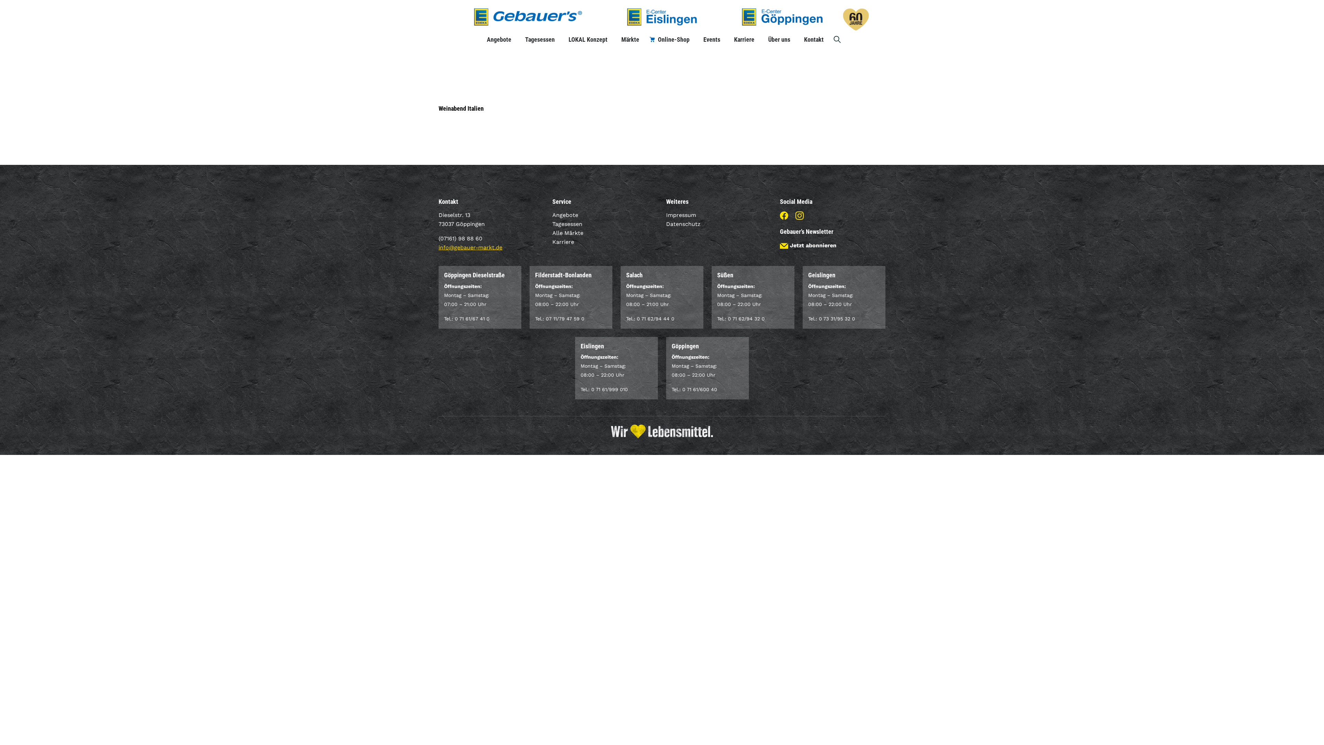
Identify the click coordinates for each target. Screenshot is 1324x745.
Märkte (630, 39)
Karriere (744, 39)
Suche (837, 39)
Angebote (499, 39)
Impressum (681, 215)
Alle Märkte (567, 233)
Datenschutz (683, 224)
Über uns (779, 39)
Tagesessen (540, 39)
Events (711, 39)
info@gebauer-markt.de (470, 247)
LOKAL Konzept (588, 39)
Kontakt (814, 39)
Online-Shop (674, 39)
